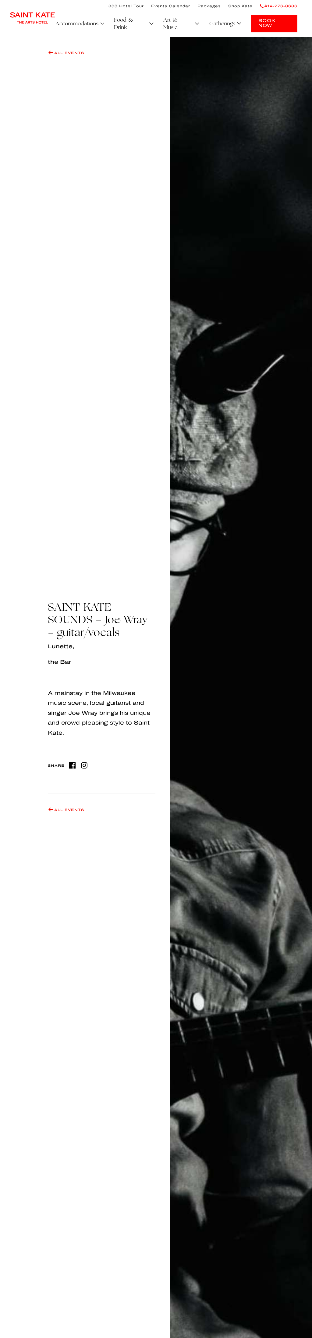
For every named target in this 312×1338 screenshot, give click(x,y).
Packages (209, 6)
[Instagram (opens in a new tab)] (84, 765)
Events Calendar (170, 6)
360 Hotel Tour (126, 6)
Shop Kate (240, 6)
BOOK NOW (266, 23)
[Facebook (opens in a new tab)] (72, 765)
